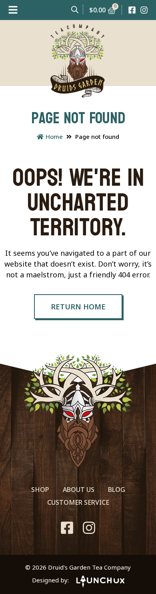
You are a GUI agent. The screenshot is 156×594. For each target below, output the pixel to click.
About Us (78, 489)
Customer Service (78, 502)
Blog (116, 489)
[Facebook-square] (132, 10)
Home (54, 136)
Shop (40, 489)
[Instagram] (144, 10)
